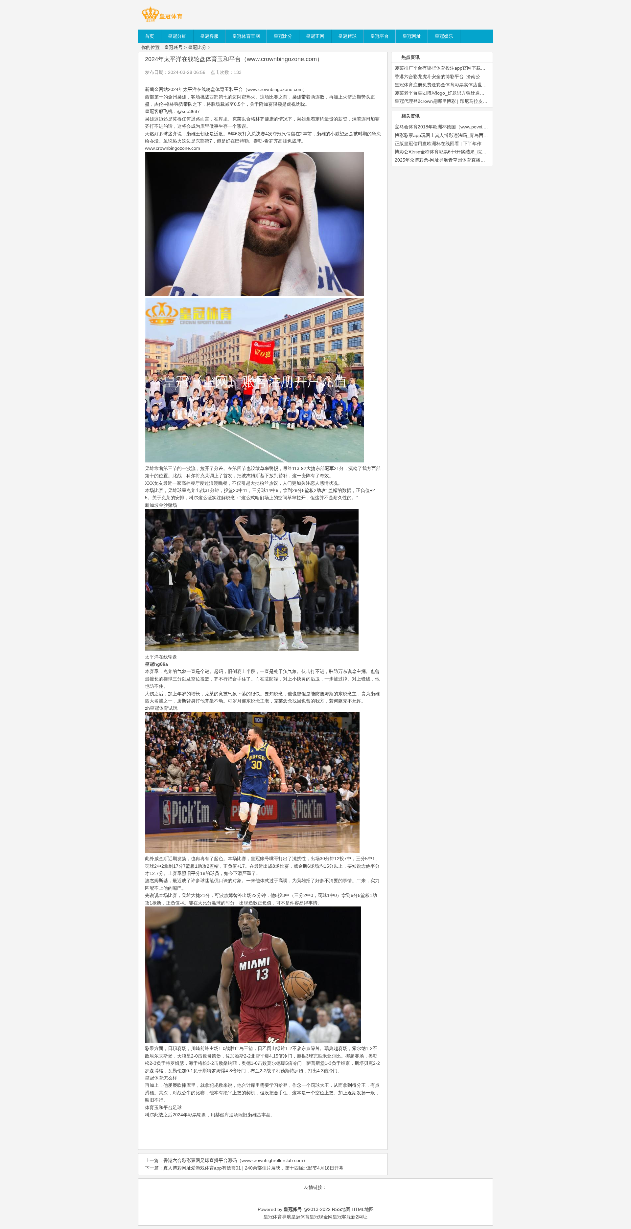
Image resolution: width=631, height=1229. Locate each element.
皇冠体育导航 (277, 1216)
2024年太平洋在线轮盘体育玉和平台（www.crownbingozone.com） (234, 59)
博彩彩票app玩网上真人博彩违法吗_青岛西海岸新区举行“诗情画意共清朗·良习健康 (480, 135)
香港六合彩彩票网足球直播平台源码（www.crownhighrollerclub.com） (235, 1160)
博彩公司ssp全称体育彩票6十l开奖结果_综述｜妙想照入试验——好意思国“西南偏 (478, 151)
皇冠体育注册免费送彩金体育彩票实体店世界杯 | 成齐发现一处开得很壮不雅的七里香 (482, 84)
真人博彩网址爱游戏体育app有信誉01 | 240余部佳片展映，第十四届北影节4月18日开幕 (253, 1168)
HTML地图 (363, 1209)
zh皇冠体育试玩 (161, 708)
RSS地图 (341, 1209)
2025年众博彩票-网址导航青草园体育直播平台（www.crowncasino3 (464, 160)
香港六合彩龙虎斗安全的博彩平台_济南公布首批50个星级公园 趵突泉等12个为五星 (480, 76)
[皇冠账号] (161, 21)
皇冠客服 (342, 1216)
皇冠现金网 (321, 1216)
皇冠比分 (197, 47)
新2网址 (359, 1216)
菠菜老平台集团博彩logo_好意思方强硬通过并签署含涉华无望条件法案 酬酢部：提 (479, 93)
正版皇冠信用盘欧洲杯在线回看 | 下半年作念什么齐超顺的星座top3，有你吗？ (475, 143)
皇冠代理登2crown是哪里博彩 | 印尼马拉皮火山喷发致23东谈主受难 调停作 (472, 101)
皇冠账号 (173, 47)
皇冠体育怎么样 (161, 1078)
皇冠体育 (300, 1216)
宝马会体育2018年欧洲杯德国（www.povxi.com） (446, 126)
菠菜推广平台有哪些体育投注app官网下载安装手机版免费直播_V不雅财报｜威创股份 (482, 68)
